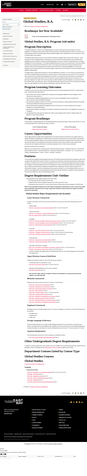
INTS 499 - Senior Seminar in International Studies (42, 337)
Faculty (34, 417)
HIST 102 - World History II (35, 215)
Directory (62, 422)
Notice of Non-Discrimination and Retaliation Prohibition (18, 436)
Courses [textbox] (4, 21)
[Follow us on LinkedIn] (82, 402)
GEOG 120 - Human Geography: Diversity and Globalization (44, 223)
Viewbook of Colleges (65, 417)
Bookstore (62, 412)
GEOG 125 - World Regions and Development (40, 224)
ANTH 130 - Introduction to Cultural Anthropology (42, 213)
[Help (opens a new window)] (83, 20)
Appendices (6, 38)
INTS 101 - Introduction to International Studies (41, 207)
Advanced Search (6, 28)
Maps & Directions (64, 425)
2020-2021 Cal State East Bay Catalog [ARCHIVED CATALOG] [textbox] (72, 15)
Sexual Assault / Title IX (39, 409)
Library (61, 409)
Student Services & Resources (10, 56)
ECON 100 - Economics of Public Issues (39, 230)
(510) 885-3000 (8, 413)
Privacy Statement (8, 433)
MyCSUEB (65, 10)
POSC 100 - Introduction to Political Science (40, 240)
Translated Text (58, 456)
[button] (62, 4)
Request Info (50, 4)
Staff (33, 420)
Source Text (40, 456)
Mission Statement (37, 427)
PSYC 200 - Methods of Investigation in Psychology (42, 296)
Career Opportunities (65, 427)
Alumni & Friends (36, 422)
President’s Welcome (31, 10)
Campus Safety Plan (40, 433)
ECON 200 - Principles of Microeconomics (40, 232)
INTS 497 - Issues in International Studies (37, 378)
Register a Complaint (51, 433)
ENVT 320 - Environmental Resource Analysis (40, 288)
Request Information (38, 412)
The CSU (21, 10)
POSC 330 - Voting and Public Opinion (39, 294)
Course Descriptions (8, 50)
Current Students (37, 414)
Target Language (22, 456)
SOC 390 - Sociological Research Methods (40, 298)
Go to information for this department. (34, 364)
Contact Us (62, 420)
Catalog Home (6, 33)
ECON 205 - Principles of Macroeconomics (40, 234)
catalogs (28, 443)
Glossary (58, 10)
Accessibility (35, 425)
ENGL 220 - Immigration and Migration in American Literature (45, 247)
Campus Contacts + (7, 41)
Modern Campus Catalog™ (55, 443)
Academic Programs (8, 36)
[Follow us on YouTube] (76, 402)
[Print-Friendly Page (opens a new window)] (81, 20)
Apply (42, 4)
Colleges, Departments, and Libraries (8, 47)
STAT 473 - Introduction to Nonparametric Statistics (42, 302)
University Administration (9, 61)
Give (57, 4)
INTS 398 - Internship (34, 270)
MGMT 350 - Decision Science (36, 292)
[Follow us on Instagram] (71, 402)
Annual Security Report (28, 433)
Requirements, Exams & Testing (52, 347)
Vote (75, 456)
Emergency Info (18, 433)
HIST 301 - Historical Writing (36, 290)
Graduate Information (8, 53)
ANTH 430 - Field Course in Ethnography (39, 284)
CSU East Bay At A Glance (46, 10)
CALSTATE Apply (65, 19)
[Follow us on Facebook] (79, 402)
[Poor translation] (5, 454)
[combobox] (72, 16)
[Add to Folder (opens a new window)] (75, 20)
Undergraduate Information (9, 59)
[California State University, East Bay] (13, 401)
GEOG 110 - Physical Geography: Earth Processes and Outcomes (45, 221)
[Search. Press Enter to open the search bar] (65, 5)
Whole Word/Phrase (8, 26)
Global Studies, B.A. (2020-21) (39, 129)
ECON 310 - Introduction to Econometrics (39, 286)
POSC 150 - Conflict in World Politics (38, 241)
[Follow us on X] (74, 402)
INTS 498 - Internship (32, 380)
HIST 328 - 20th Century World (37, 264)
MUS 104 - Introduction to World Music (39, 249)
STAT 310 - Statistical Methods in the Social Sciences (42, 300)
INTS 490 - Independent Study (35, 376)
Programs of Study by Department (39, 26)
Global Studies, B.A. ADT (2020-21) (70, 129)
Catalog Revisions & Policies (9, 44)
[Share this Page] (78, 20)
